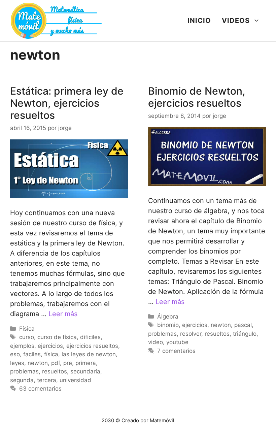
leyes (17, 363)
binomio (168, 325)
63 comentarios (40, 388)
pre (67, 363)
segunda (22, 380)
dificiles (90, 337)
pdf (55, 363)
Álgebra (167, 316)
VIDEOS (236, 20)
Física (27, 328)
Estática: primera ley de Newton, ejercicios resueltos (67, 103)
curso (26, 337)
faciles (32, 354)
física (51, 354)
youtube (177, 342)
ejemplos (22, 345)
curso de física (57, 337)
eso (15, 354)
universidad (75, 380)
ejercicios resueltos (92, 345)
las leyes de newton (89, 354)
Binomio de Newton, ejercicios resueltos (196, 97)
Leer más (62, 314)
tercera (46, 380)
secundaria (85, 371)
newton (38, 363)
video (155, 342)
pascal (243, 325)
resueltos (54, 371)
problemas (24, 371)
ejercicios (50, 345)
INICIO (199, 20)
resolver (190, 333)
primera (85, 363)
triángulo (244, 333)
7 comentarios (176, 350)
